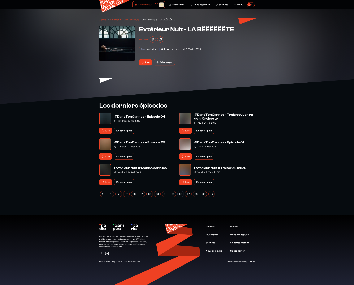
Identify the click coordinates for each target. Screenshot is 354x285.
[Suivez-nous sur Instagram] (107, 253)
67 (188, 193)
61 (142, 193)
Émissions (115, 19)
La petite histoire (239, 242)
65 (172, 193)
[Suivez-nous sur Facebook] (101, 253)
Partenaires (212, 234)
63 (157, 193)
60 (134, 193)
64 (165, 193)
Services (223, 4)
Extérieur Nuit (131, 19)
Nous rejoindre (201, 4)
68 (196, 193)
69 (203, 193)
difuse (252, 262)
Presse (234, 226)
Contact (210, 226)
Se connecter (237, 251)
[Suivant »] (212, 194)
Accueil (103, 19)
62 (149, 193)
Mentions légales (239, 234)
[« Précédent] (103, 194)
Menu (240, 4)
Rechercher (178, 4)
